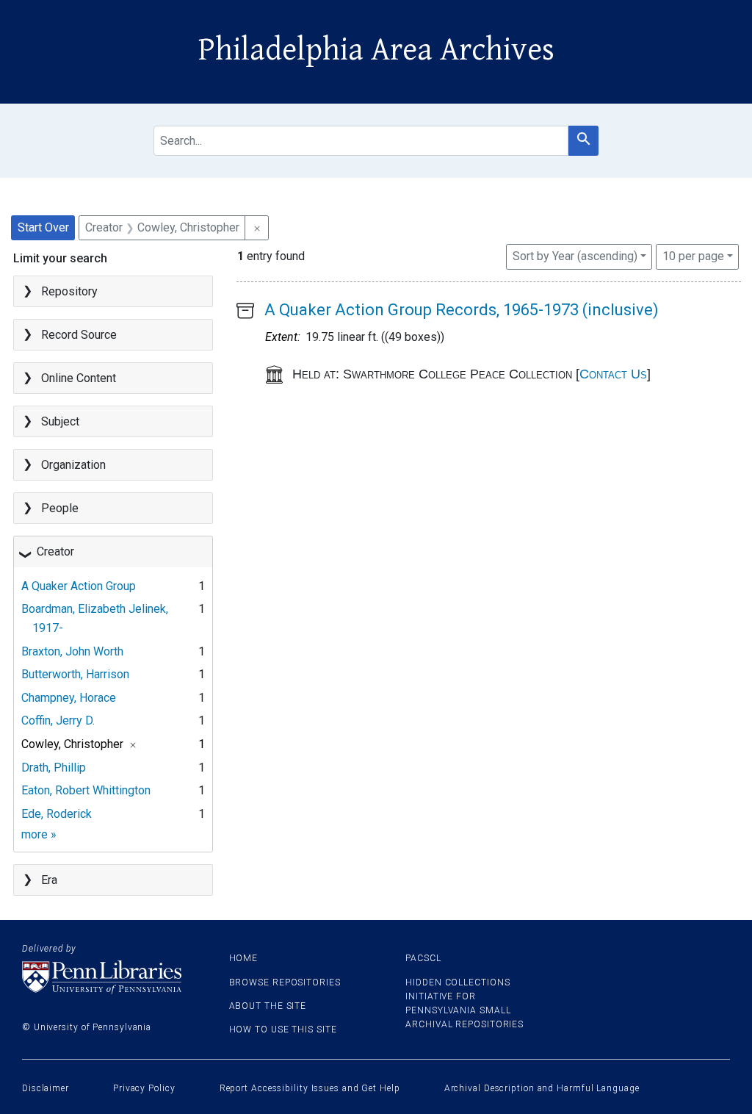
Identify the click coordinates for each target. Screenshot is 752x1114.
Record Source (79, 335)
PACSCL (423, 958)
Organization (73, 465)
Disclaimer (45, 1088)
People (60, 508)
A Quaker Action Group (78, 586)
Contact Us (613, 374)
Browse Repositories (285, 982)
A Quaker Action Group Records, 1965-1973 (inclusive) (461, 310)
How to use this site (283, 1029)
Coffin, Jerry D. (58, 720)
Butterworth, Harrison (75, 674)
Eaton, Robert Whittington (86, 790)
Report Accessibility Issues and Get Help (310, 1088)
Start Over (43, 227)
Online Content (78, 378)
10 (693, 255)
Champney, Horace (68, 698)
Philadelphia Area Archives (376, 50)
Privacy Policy (144, 1088)
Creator (55, 551)
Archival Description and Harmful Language (542, 1088)
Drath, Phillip (53, 768)
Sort (575, 256)
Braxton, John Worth (72, 651)
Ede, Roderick (56, 814)
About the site (268, 1006)
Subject (60, 421)
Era (49, 880)
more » (39, 834)
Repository (69, 291)
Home (243, 958)
